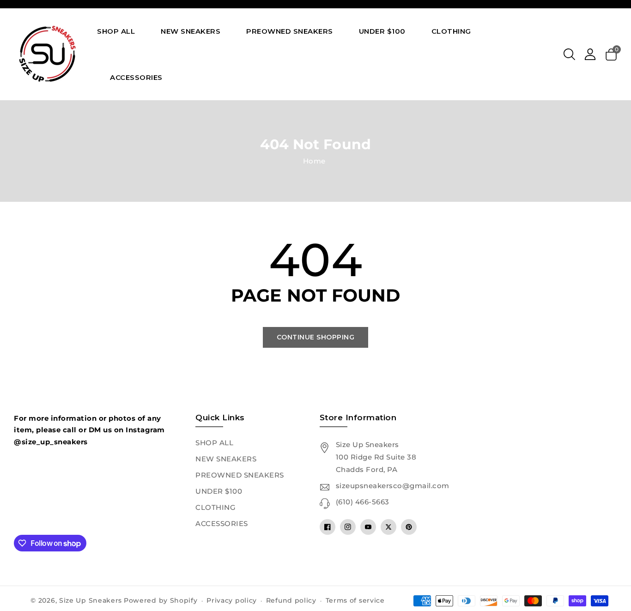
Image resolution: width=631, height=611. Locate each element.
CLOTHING (215, 507)
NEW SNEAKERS (225, 458)
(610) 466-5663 (362, 501)
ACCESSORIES (221, 523)
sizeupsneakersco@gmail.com (392, 485)
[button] (569, 54)
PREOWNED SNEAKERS (239, 475)
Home (314, 161)
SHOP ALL (214, 442)
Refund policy (291, 600)
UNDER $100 (218, 491)
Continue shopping (316, 337)
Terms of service (355, 600)
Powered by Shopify (161, 600)
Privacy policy (231, 600)
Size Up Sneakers (90, 600)
